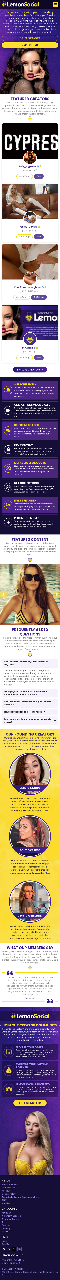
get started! (30, 1103)
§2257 (5, 1200)
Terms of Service (10, 1184)
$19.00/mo (39, 297)
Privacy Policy (8, 1187)
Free (39, 176)
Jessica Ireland (30, 916)
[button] (26, 998)
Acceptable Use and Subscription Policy (21, 1197)
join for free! (30, 44)
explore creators (29, 369)
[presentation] (3, 594)
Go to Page (24, 176)
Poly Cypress (30, 850)
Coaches (6, 1225)
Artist (4, 1222)
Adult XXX (6, 1212)
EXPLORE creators (30, 38)
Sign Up (5, 1244)
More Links (7, 1203)
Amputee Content (11, 1219)
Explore (5, 1231)
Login (4, 1241)
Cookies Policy (8, 1194)
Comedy (6, 1228)
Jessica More (30, 788)
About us (6, 1190)
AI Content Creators (11, 1215)
